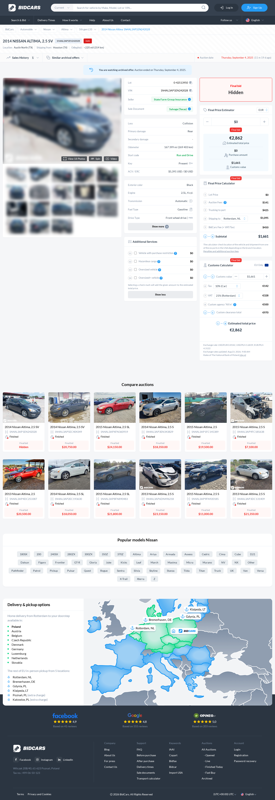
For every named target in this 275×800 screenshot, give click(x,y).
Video (114, 158)
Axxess (188, 554)
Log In (229, 7)
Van (245, 570)
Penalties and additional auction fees (221, 251)
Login (237, 749)
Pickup (54, 570)
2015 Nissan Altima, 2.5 (202, 427)
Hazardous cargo (148, 261)
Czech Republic (21, 640)
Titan (202, 570)
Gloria (93, 562)
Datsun (25, 562)
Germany (18, 649)
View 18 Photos (76, 158)
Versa (260, 570)
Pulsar (71, 570)
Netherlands (20, 658)
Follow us (227, 20)
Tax (210, 285)
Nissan (47, 29)
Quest (87, 570)
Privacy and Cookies (39, 794)
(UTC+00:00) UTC (223, 794)
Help (92, 20)
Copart (173, 755)
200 (39, 554)
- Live (206, 761)
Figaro (42, 562)
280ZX (71, 554)
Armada (170, 554)
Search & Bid (18, 20)
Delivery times (145, 766)
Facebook (25, 759)
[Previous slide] (9, 120)
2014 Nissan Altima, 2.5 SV (22, 427)
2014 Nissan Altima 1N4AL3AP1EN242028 (126, 29)
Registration (241, 755)
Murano (207, 562)
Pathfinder (17, 570)
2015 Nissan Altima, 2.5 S (248, 427)
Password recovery (245, 761)
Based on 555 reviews (135, 726)
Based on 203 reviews (204, 726)
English (255, 20)
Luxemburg (19, 653)
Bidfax (173, 761)
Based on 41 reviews (65, 726)
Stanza (170, 570)
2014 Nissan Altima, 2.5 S (157, 427)
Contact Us (110, 766)
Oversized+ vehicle (149, 277)
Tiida (187, 570)
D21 (252, 554)
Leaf (138, 562)
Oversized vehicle (148, 269)
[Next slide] (115, 120)
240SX (54, 554)
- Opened (208, 755)
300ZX (88, 554)
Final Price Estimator (221, 110)
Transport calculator (149, 778)
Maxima (172, 562)
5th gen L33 (85, 29)
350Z (105, 554)
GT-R (77, 562)
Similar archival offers (66, 57)
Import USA (176, 772)
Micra (189, 562)
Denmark (18, 644)
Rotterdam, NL (22, 677)
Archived (207, 778)
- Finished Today (212, 766)
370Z (120, 554)
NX (236, 562)
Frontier (60, 562)
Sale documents (146, 772)
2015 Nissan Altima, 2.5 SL (113, 427)
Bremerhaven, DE (24, 681)
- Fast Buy (208, 772)
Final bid (235, 129)
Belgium (17, 635)
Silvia (137, 570)
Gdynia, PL (20, 686)
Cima (222, 554)
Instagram (47, 759)
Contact (125, 20)
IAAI (87, 40)
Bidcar (173, 766)
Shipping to (214, 218)
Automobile (26, 29)
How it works (70, 20)
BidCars (9, 29)
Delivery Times (46, 20)
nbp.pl (243, 355)
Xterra (140, 578)
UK (232, 570)
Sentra (120, 570)
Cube (238, 554)
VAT (210, 295)
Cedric (206, 554)
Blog (106, 749)
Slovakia (17, 662)
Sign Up (257, 7)
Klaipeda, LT (20, 690)
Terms (20, 794)
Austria (16, 631)
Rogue (104, 570)
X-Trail (124, 578)
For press (109, 761)
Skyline (153, 570)
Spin (98, 158)
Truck (217, 570)
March (154, 562)
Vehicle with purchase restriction (156, 253)
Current (59, 7)
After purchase (145, 761)
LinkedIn (68, 759)
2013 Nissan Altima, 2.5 (20, 494)
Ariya (153, 554)
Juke (108, 562)
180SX (23, 554)
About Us (108, 20)
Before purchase (146, 755)
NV (223, 562)
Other (251, 562)
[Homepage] (24, 7)
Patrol (36, 570)
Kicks (124, 562)
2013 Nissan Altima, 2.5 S (157, 494)
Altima (64, 29)
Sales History (23, 57)
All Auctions (209, 749)
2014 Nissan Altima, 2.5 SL (67, 494)
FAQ (139, 749)
